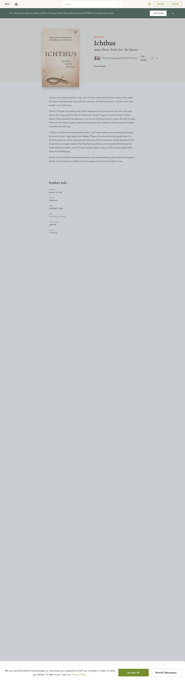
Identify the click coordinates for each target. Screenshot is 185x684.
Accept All (133, 672)
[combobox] (89, 4)
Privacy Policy (79, 674)
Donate (175, 4)
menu (7, 4)
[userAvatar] (149, 4)
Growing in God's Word (58, 13)
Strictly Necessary (166, 672)
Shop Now (158, 13)
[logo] (16, 4)
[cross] (173, 13)
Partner (160, 4)
